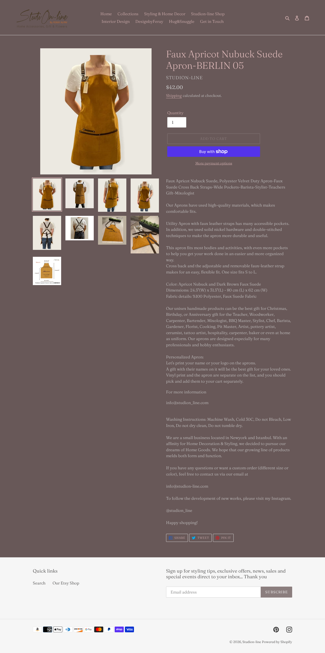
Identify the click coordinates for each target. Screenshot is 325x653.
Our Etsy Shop (66, 582)
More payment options (213, 163)
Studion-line (251, 642)
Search (39, 582)
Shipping (174, 95)
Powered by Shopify (277, 642)
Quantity (175, 112)
